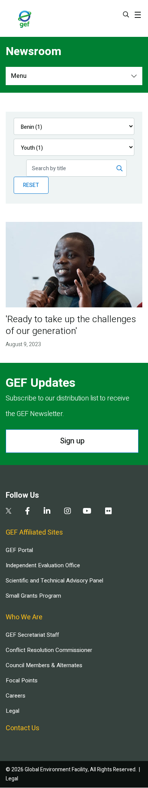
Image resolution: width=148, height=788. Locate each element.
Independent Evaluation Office (43, 565)
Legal (12, 711)
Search (126, 14)
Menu (19, 76)
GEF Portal (19, 550)
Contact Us (22, 728)
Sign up (72, 440)
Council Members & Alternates (44, 665)
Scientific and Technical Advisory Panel (54, 580)
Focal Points (22, 680)
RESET (31, 185)
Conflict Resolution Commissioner (49, 650)
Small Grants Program (33, 596)
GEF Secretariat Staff (32, 635)
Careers (15, 695)
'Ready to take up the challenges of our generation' (71, 325)
